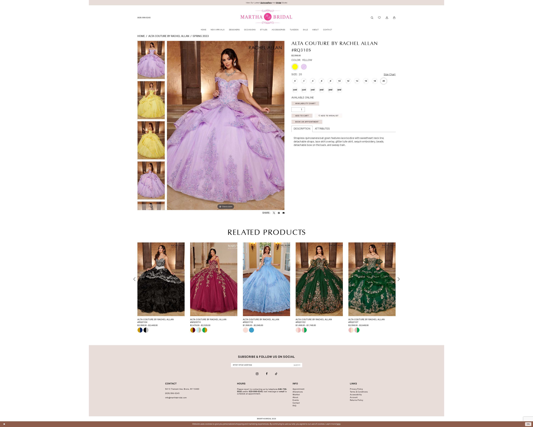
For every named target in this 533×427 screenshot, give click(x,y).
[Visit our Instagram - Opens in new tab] (257, 373)
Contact (296, 403)
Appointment (299, 389)
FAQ (294, 406)
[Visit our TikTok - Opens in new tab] (276, 373)
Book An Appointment (307, 122)
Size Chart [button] (389, 74)
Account (354, 397)
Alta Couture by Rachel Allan (168, 36)
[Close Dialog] (4, 424)
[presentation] (161, 279)
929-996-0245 (256, 391)
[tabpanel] (151, 61)
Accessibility (356, 395)
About (295, 397)
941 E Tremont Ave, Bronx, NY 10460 (182, 389)
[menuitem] (144, 17)
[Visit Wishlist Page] (379, 17)
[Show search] (372, 17)
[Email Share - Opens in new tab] (284, 213)
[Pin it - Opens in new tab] (279, 213)
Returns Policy (356, 400)
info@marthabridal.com (176, 398)
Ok (528, 424)
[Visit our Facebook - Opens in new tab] (266, 373)
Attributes (322, 129)
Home (141, 36)
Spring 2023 (201, 36)
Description (302, 129)
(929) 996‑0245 (172, 393)
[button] (387, 17)
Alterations (298, 392)
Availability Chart (305, 103)
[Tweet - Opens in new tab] (274, 213)
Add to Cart (302, 116)
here (338, 424)
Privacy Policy (356, 389)
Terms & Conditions (359, 392)
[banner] (266, 17)
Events (296, 400)
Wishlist (296, 395)
